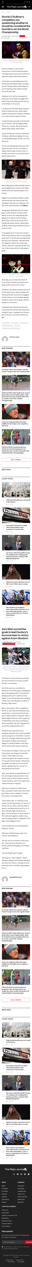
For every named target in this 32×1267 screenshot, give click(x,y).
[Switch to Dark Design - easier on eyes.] (3, 2)
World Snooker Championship (11, 328)
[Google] (21, 1174)
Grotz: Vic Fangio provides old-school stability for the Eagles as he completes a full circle (15, 424)
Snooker (17, 325)
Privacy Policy (7, 1248)
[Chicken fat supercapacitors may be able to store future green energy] (16, 572)
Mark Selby (24, 323)
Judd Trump (6, 323)
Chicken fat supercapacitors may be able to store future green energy (18, 583)
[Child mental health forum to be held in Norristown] (16, 490)
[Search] (29, 7)
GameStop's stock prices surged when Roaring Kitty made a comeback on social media (16, 527)
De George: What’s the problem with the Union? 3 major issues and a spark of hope (16, 370)
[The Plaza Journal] (17, 6)
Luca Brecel (15, 323)
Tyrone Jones (6, 36)
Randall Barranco (7, 642)
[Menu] (3, 7)
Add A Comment (16, 459)
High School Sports (8, 644)
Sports (22, 36)
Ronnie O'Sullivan (8, 325)
